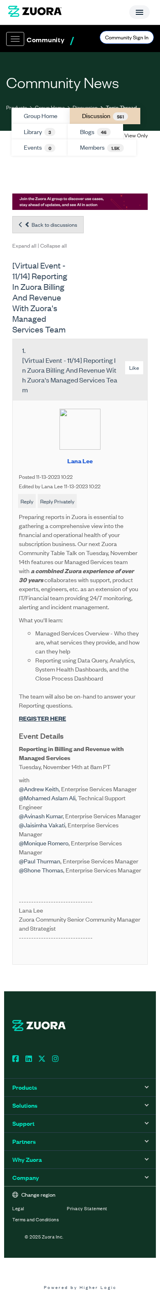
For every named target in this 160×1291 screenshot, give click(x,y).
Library (37, 131)
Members (100, 147)
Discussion (85, 107)
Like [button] (134, 367)
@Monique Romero (44, 842)
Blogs (93, 131)
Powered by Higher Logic (80, 1287)
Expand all (24, 245)
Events (37, 147)
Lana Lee (80, 460)
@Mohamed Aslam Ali (47, 797)
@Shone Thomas (41, 869)
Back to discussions (53, 224)
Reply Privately (57, 501)
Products (16, 107)
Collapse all (53, 245)
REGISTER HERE (42, 718)
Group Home (50, 107)
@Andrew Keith (39, 788)
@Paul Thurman (39, 860)
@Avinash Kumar (41, 815)
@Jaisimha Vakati (42, 824)
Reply (27, 501)
